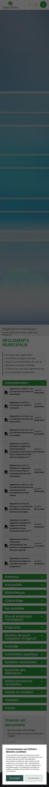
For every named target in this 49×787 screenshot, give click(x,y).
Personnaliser (33, 778)
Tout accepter (14, 778)
